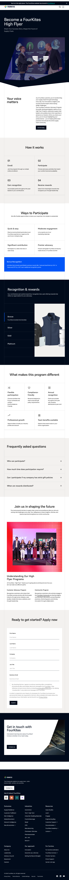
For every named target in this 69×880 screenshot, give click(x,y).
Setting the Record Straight (32, 856)
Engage (48, 816)
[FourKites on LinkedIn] (60, 876)
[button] (63, 7)
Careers (6, 862)
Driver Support (50, 859)
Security (33, 876)
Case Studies (49, 810)
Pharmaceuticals (30, 834)
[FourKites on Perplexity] (17, 798)
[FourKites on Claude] (12, 798)
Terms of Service (16, 876)
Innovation (28, 850)
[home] (9, 6)
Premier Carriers (50, 856)
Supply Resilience (9, 810)
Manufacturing (29, 828)
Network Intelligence (10, 822)
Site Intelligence (8, 816)
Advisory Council (9, 856)
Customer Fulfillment (10, 813)
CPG (26, 825)
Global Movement (9, 819)
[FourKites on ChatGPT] (6, 798)
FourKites (47, 686)
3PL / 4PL (27, 837)
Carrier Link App (50, 862)
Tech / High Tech (29, 813)
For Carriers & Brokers (52, 850)
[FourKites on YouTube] (64, 876)
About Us (6, 850)
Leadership (7, 853)
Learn (47, 813)
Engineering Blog (50, 819)
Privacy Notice (43, 697)
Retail (26, 822)
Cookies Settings (26, 876)
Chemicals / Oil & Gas (31, 831)
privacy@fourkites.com (44, 688)
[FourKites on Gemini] (22, 798)
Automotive (28, 810)
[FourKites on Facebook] (57, 876)
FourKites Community (43, 595)
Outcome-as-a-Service (31, 853)
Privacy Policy (7, 876)
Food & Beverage (30, 819)
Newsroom (7, 859)
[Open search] (60, 7)
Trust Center (40, 876)
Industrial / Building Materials (33, 816)
